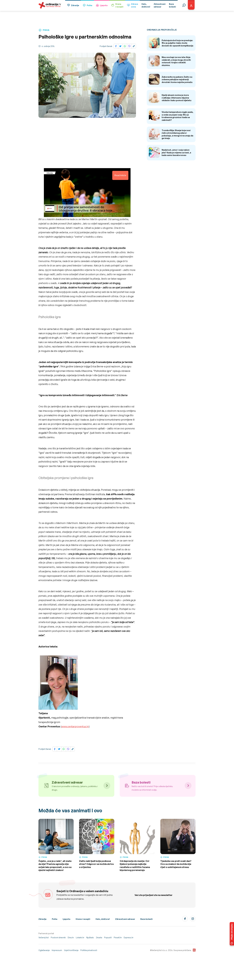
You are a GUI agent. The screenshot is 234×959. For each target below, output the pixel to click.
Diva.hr (71, 937)
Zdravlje (75, 5)
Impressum (57, 950)
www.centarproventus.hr (75, 726)
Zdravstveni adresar (125, 919)
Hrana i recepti (83, 919)
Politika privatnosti (88, 950)
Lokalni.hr (80, 937)
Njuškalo (90, 937)
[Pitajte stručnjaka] (232, 933)
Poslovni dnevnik (58, 937)
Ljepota (104, 5)
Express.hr (128, 937)
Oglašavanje (44, 950)
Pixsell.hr (118, 937)
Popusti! (108, 937)
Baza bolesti (146, 919)
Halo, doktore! (103, 919)
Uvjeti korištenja (71, 950)
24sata (99, 937)
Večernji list (43, 937)
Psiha (89, 5)
